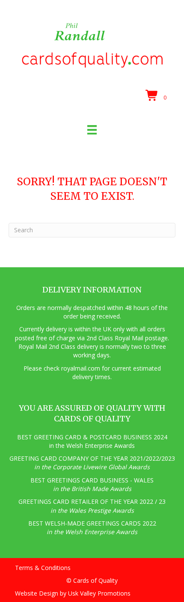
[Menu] (92, 129)
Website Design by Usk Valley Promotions (73, 593)
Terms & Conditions (43, 568)
